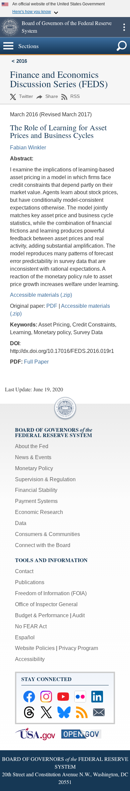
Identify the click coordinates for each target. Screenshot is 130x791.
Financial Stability (36, 490)
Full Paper (36, 362)
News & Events (33, 457)
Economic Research (39, 512)
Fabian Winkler (28, 147)
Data (20, 523)
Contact (24, 571)
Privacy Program (78, 648)
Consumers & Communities (47, 534)
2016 (21, 61)
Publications (29, 582)
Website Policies (35, 648)
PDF (51, 306)
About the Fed (31, 446)
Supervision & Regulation (45, 479)
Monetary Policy (34, 468)
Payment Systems (36, 501)
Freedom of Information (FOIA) (51, 593)
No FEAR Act (31, 626)
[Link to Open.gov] (83, 733)
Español (25, 637)
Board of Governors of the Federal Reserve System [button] (67, 26)
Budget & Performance (42, 615)
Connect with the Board (42, 545)
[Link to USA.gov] (38, 733)
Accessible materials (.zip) (41, 295)
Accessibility (30, 659)
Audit (78, 615)
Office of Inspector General (46, 604)
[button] (10, 27)
